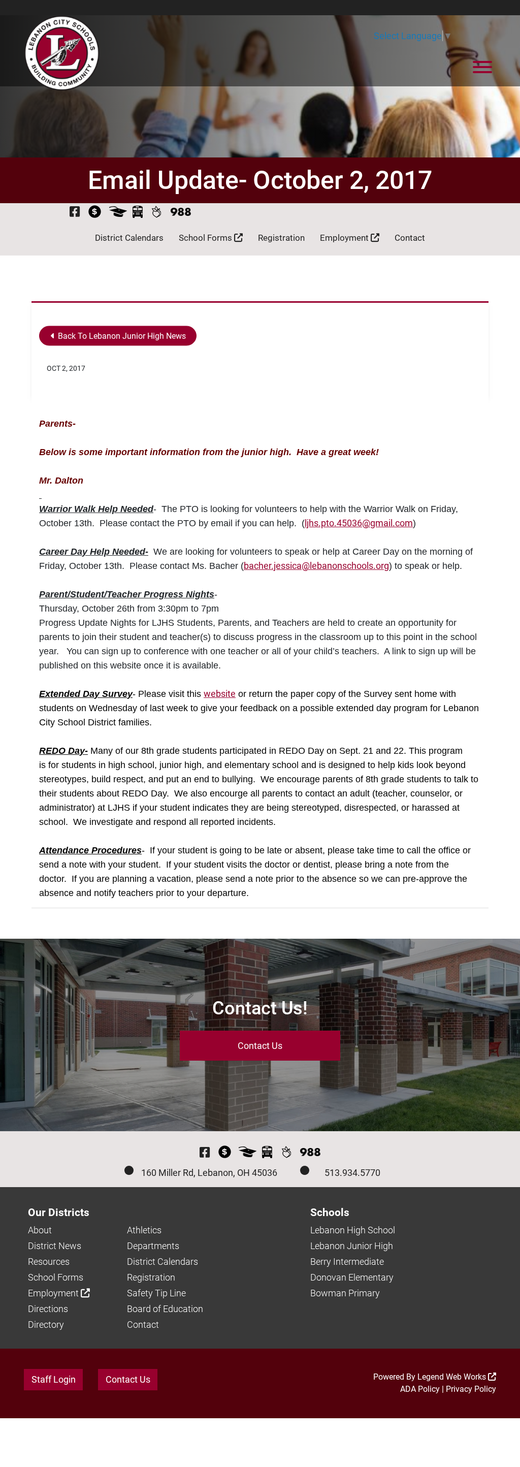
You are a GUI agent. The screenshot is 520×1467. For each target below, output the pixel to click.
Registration (281, 238)
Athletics (144, 1230)
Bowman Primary (345, 1293)
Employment (345, 238)
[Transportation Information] (138, 211)
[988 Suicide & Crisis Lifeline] (181, 211)
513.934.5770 (352, 1172)
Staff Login (53, 1379)
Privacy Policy (471, 1389)
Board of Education (165, 1308)
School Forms (206, 238)
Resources (49, 1261)
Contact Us (260, 1045)
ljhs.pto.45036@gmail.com (359, 523)
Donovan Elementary (352, 1277)
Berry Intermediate (347, 1261)
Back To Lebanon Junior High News (121, 336)
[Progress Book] (118, 211)
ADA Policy (420, 1389)
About (40, 1230)
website (220, 693)
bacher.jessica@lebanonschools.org (316, 565)
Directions (48, 1308)
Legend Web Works (452, 1377)
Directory (46, 1324)
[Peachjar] (156, 211)
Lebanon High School (352, 1230)
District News (54, 1245)
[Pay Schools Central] (95, 211)
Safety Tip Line (156, 1293)
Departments (153, 1245)
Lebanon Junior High (351, 1245)
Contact (410, 238)
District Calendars (129, 238)
